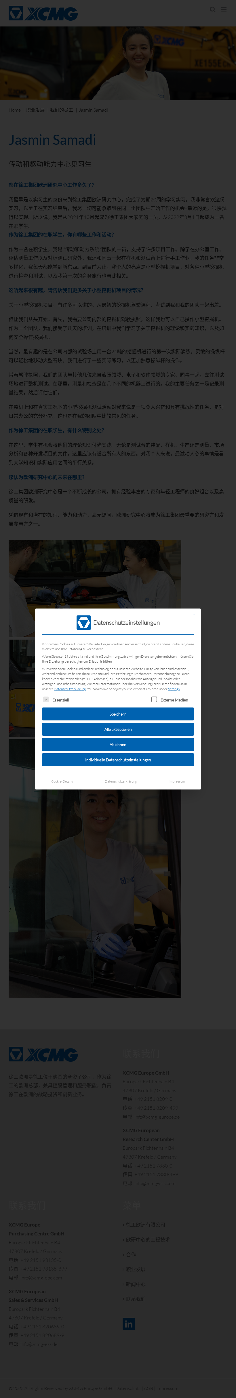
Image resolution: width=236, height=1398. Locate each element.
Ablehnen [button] (118, 744)
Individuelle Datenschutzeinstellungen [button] (118, 759)
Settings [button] (174, 689)
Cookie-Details (62, 781)
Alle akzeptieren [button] (118, 729)
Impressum (177, 781)
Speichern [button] (118, 714)
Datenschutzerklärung (70, 689)
